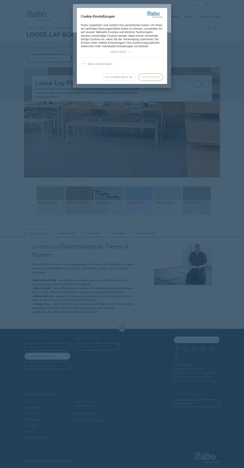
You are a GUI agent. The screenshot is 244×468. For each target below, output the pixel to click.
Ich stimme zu (150, 77)
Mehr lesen (118, 51)
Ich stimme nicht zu (118, 77)
